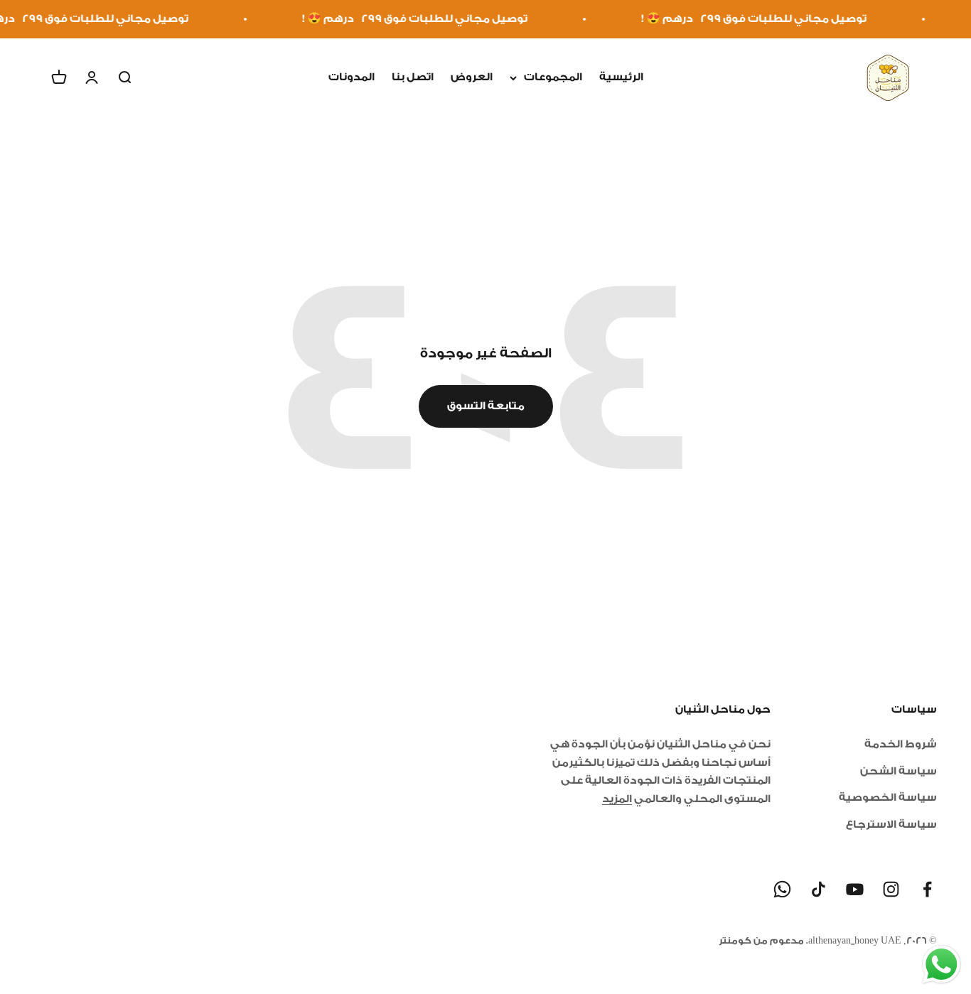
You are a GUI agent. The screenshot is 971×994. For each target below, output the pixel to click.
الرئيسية (621, 77)
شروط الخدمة (900, 744)
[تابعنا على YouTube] (854, 889)
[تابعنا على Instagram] (891, 889)
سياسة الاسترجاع (891, 825)
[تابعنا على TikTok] (818, 889)
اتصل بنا (413, 77)
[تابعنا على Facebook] (927, 889)
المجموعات (553, 77)
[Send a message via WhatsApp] (941, 964)
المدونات (351, 77)
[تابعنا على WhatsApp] (782, 889)
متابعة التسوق (486, 406)
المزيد (617, 799)
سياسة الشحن (898, 771)
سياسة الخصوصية (888, 798)
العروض (472, 77)
